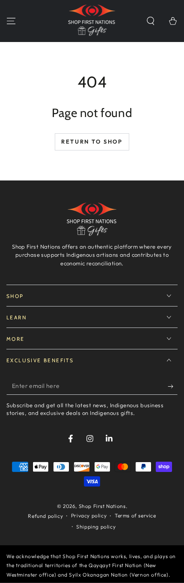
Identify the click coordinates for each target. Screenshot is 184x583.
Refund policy (45, 516)
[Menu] (11, 21)
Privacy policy (89, 515)
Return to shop (91, 141)
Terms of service (135, 515)
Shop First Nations (102, 506)
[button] (150, 21)
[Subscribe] (173, 386)
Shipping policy (96, 526)
